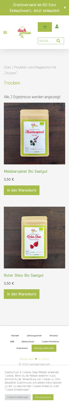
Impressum (22, 348)
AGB (12, 341)
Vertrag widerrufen (44, 348)
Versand (53, 335)
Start (7, 67)
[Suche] (58, 41)
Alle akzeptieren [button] (43, 397)
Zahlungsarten (34, 335)
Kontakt (15, 335)
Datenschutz (28, 341)
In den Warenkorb (21, 190)
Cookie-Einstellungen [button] (17, 397)
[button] (5, 32)
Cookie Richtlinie (50, 341)
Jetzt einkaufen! (46, 10)
